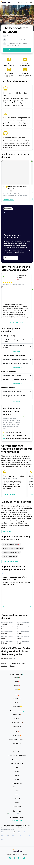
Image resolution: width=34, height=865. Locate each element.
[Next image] (28, 295)
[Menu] (31, 2)
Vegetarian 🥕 (17, 698)
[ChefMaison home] (17, 850)
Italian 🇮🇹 (17, 677)
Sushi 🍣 (17, 681)
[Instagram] (10, 858)
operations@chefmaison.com (18, 755)
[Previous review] (3, 295)
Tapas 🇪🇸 (17, 689)
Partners (17, 779)
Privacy (17, 802)
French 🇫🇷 (17, 685)
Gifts (17, 767)
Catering (23, 664)
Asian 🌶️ (17, 695)
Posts (17, 771)
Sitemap (17, 795)
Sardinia (4, 666)
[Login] (26, 2)
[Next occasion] (30, 592)
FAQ (17, 791)
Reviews (17, 775)
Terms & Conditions (17, 798)
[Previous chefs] (3, 181)
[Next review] (30, 295)
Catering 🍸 (17, 718)
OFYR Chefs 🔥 (17, 735)
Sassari (12, 666)
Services (15, 664)
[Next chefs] (30, 181)
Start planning (9, 258)
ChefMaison (5, 664)
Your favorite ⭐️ (17, 706)
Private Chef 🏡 (17, 714)
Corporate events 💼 (17, 722)
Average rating (25, 65)
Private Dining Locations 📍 (17, 739)
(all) (23, 674)
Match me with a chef (17, 763)
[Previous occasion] (3, 592)
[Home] (6, 2)
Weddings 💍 (17, 743)
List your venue (17, 806)
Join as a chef (17, 787)
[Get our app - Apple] (11, 814)
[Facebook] (15, 858)
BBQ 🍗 (17, 731)
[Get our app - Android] (22, 814)
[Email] (24, 858)
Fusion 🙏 (17, 702)
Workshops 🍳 (17, 726)
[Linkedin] (19, 858)
